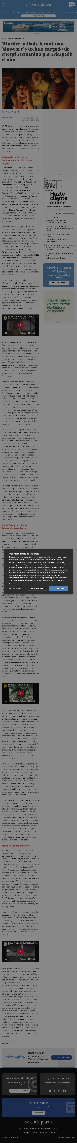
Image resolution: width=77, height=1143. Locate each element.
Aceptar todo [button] (58, 588)
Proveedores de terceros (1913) (42, 567)
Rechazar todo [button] (37, 588)
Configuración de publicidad (49, 578)
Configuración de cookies (47, 580)
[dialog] (38, 571)
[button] (15, 588)
